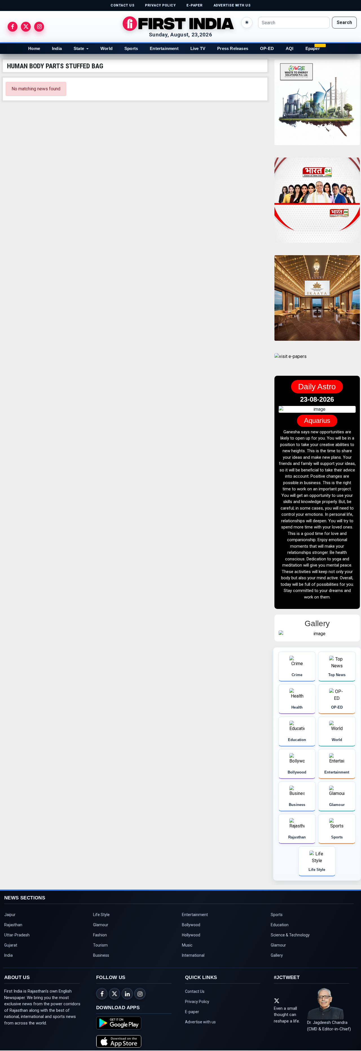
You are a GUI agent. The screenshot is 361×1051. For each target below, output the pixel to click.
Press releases (232, 48)
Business (101, 955)
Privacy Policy (197, 1001)
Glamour (100, 925)
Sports (131, 48)
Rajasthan (13, 925)
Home (34, 48)
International (193, 955)
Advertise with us (200, 1022)
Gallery (277, 955)
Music (187, 945)
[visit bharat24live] (317, 204)
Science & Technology (290, 935)
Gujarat (10, 945)
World (106, 48)
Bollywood (191, 925)
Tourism (100, 945)
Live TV (197, 48)
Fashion (100, 935)
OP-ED (267, 48)
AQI (290, 48)
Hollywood (191, 935)
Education (280, 925)
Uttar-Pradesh (17, 935)
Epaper (312, 48)
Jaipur (10, 914)
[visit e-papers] (290, 361)
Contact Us (194, 991)
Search (344, 22)
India (57, 48)
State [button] (79, 48)
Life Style (101, 914)
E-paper (192, 1012)
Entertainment (164, 48)
